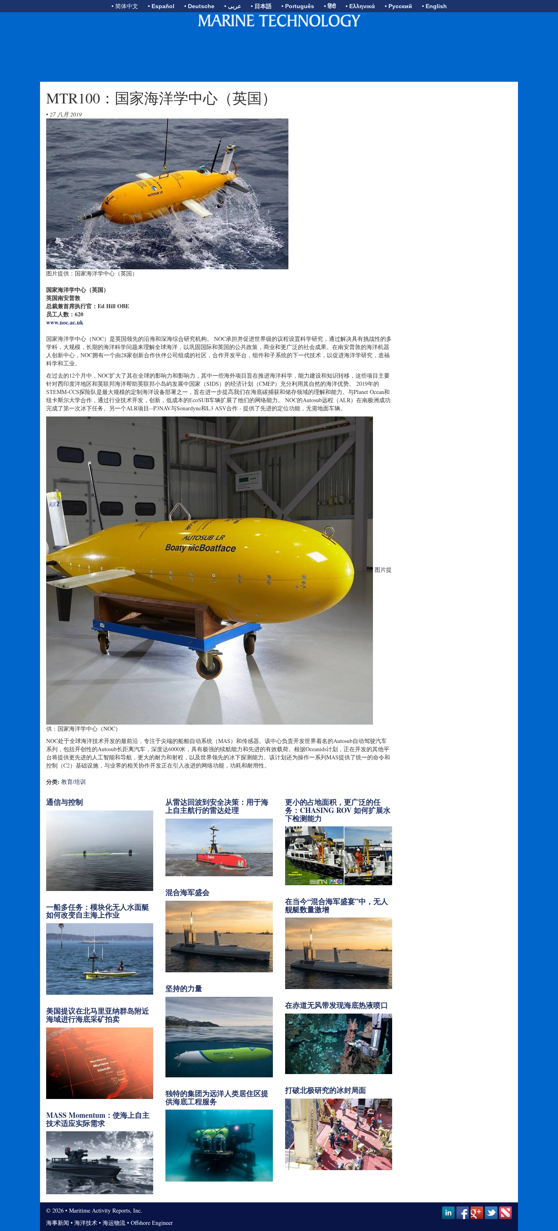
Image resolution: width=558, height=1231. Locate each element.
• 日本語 (261, 6)
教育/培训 (73, 782)
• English (434, 6)
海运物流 (114, 1223)
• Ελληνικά (360, 6)
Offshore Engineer (152, 1223)
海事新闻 (57, 1223)
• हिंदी (330, 6)
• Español (161, 6)
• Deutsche (199, 6)
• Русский (398, 6)
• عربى (232, 6)
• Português (297, 6)
